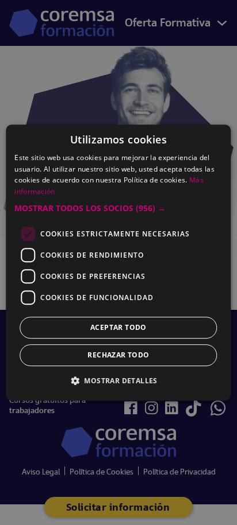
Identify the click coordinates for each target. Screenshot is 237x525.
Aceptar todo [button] (118, 327)
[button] (118, 208)
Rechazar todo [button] (118, 355)
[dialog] (118, 262)
